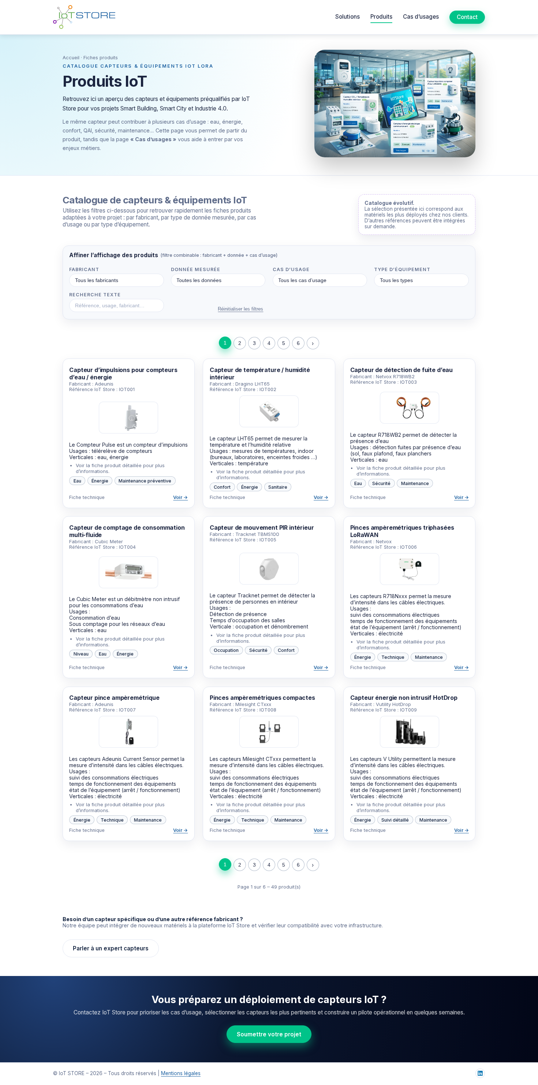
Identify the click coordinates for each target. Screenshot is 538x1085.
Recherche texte (95, 294)
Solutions (347, 16)
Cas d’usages (421, 16)
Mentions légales (181, 1073)
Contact (467, 17)
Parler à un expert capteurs (111, 948)
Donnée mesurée (195, 269)
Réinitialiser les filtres (240, 309)
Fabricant (84, 269)
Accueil (71, 57)
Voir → (180, 497)
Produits (381, 16)
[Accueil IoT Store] (84, 17)
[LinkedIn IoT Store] (480, 1073)
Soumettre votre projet (269, 1034)
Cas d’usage (291, 269)
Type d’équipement (402, 269)
